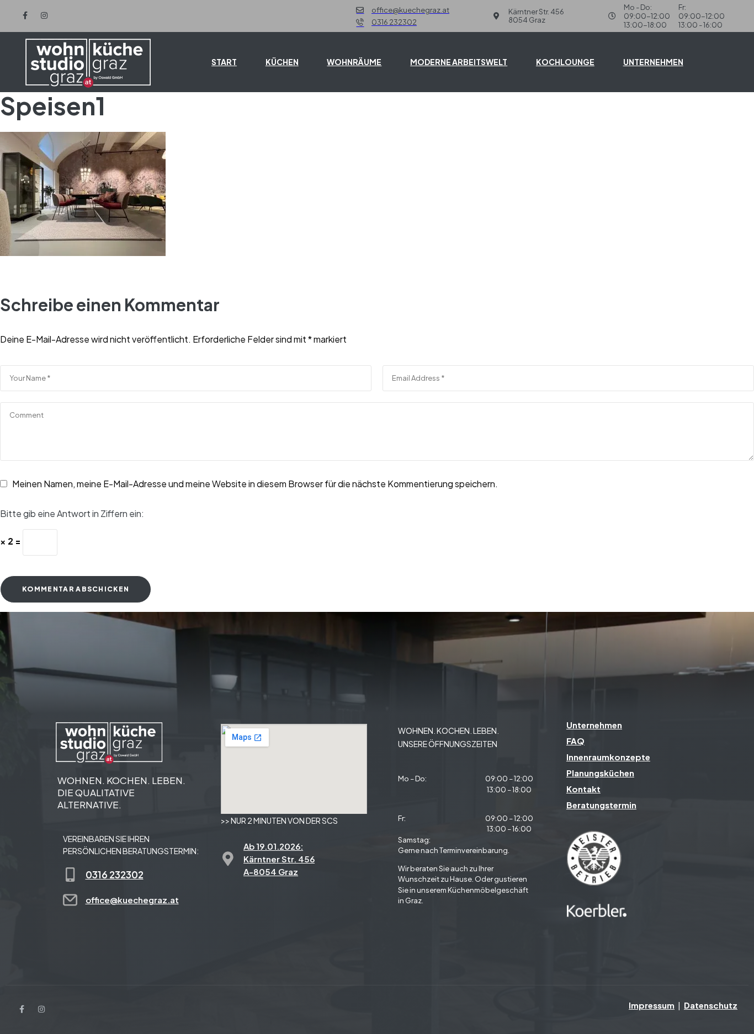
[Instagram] (44, 15)
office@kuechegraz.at (132, 899)
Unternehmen (653, 62)
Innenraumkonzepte (608, 756)
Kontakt (583, 789)
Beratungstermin (601, 805)
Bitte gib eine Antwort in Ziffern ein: (72, 513)
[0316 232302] (70, 874)
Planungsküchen (600, 772)
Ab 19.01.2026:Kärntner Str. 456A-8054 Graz (279, 859)
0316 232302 (115, 874)
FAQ (575, 740)
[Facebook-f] (25, 15)
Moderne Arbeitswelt (458, 62)
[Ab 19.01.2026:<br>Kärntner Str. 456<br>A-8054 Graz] (228, 858)
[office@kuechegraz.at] (70, 900)
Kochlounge (565, 62)
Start (224, 62)
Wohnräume (354, 62)
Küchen (282, 62)
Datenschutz (710, 1005)
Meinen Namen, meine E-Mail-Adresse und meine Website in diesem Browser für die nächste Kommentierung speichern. (255, 483)
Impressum (652, 1005)
